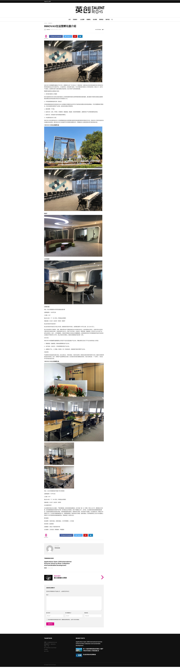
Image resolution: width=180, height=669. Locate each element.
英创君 (45, 567)
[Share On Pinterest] (75, 36)
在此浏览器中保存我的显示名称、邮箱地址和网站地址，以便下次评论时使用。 (64, 619)
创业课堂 (95, 19)
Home (45, 23)
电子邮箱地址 (68, 612)
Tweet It (68, 36)
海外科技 (108, 19)
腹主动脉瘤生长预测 (60, 578)
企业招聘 (82, 19)
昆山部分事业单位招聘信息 (89, 654)
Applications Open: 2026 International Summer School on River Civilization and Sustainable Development (57, 563)
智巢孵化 (89, 19)
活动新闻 (75, 19)
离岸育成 (101, 19)
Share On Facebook (56, 36)
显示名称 (48, 612)
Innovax (48, 29)
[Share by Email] (80, 36)
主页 (70, 19)
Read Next (57, 576)
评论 (47, 594)
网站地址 (86, 612)
